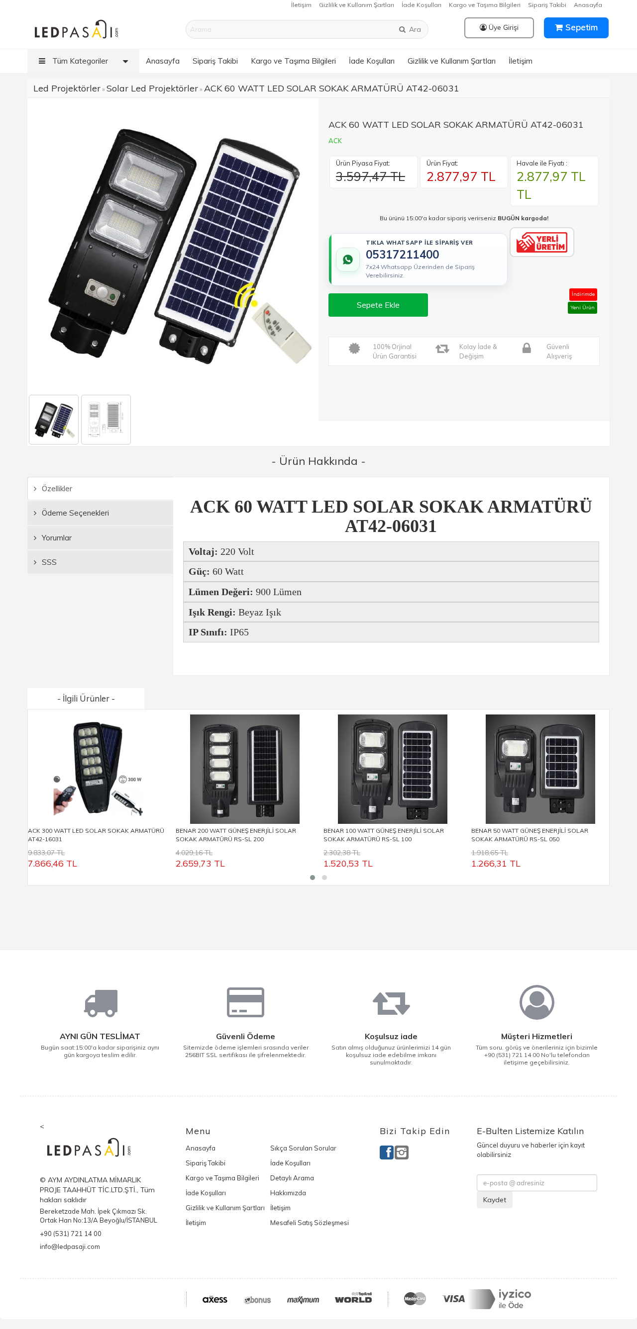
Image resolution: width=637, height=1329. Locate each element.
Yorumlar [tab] (56, 537)
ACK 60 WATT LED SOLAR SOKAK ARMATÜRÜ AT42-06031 (331, 88)
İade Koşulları (421, 4)
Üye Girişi (503, 27)
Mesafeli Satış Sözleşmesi (309, 1223)
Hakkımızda (288, 1193)
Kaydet (494, 1199)
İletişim (301, 4)
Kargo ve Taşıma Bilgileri (485, 4)
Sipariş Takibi (547, 4)
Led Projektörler (67, 88)
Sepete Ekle (378, 305)
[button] (312, 877)
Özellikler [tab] (56, 488)
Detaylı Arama (292, 1178)
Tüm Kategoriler (79, 61)
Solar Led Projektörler (152, 88)
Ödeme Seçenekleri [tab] (74, 513)
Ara (414, 29)
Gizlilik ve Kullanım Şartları (356, 4)
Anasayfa (588, 4)
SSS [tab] (48, 562)
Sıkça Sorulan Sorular (303, 1148)
